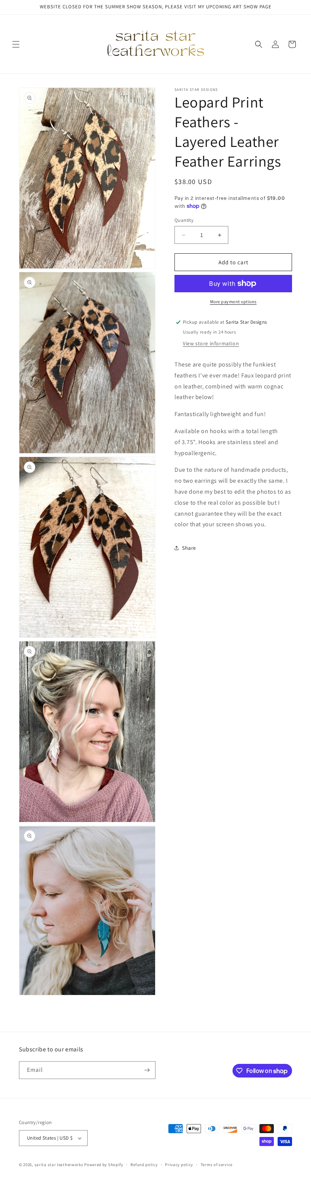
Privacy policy (179, 1164)
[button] (16, 44)
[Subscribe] (146, 1070)
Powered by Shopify (103, 1164)
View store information (211, 343)
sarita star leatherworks (59, 1164)
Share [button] (189, 547)
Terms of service (216, 1164)
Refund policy (143, 1164)
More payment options (233, 301)
